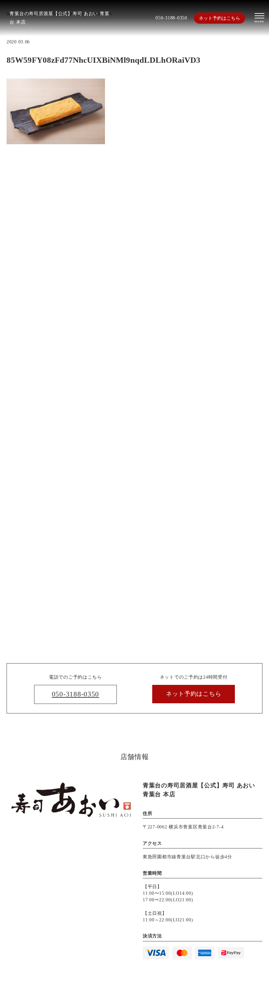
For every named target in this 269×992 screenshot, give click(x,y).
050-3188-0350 (171, 17)
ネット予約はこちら (219, 18)
